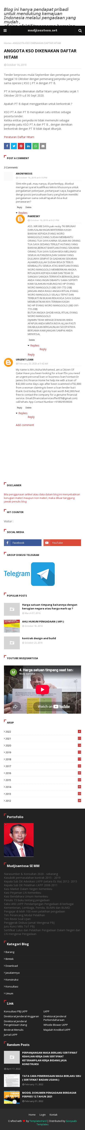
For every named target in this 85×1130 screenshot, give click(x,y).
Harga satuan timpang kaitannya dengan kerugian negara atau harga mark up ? (49, 606)
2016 (43, 773)
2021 (43, 738)
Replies (22, 213)
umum (9, 993)
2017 (43, 766)
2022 (43, 731)
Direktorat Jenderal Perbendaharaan (54, 1018)
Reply (19, 207)
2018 (43, 759)
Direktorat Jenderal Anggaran (21, 1016)
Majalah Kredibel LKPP (56, 1029)
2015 (43, 780)
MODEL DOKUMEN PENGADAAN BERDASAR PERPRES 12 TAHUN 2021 (49, 1094)
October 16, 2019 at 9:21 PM (44, 220)
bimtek (10, 959)
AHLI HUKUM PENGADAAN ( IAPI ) (43, 621)
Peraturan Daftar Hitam (19, 137)
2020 (43, 745)
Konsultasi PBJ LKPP (15, 1011)
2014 (43, 787)
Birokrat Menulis (14, 1029)
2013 (43, 794)
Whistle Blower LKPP (55, 1025)
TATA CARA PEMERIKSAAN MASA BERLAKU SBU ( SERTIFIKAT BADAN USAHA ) (51, 1078)
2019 (43, 752)
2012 (43, 800)
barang (10, 952)
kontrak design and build (39, 638)
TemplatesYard (38, 1121)
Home (7, 43)
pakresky (34, 216)
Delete (28, 207)
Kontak (53, 1114)
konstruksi (12, 979)
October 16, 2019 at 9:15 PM (32, 177)
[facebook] (23, 542)
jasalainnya (13, 972)
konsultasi (12, 986)
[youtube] (62, 542)
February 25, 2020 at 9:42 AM (33, 363)
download (12, 966)
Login (43, 1114)
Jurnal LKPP (10, 1034)
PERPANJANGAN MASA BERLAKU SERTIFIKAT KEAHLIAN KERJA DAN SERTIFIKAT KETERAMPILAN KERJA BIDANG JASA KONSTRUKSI (49, 1058)
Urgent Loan (24, 359)
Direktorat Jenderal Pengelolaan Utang (15, 1023)
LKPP (46, 1011)
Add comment (25, 425)
